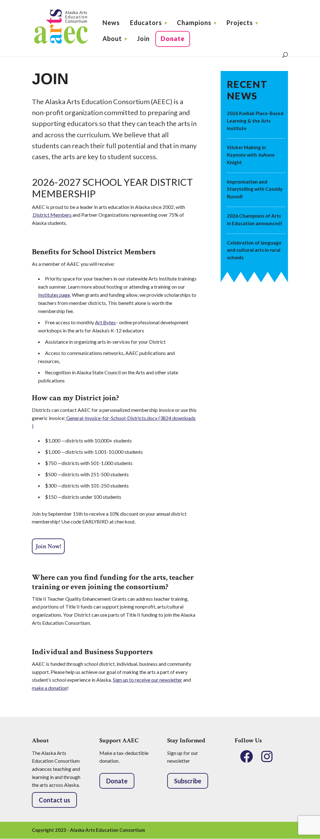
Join (143, 38)
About (112, 38)
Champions (194, 22)
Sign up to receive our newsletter (147, 680)
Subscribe (187, 781)
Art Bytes (105, 322)
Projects (239, 22)
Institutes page (54, 295)
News (111, 22)
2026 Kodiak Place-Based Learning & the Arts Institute (255, 120)
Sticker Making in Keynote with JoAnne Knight (251, 154)
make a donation (49, 688)
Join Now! (48, 546)
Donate (173, 38)
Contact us (54, 800)
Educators (146, 22)
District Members (52, 215)
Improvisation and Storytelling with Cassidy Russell (254, 189)
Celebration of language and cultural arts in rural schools (254, 250)
